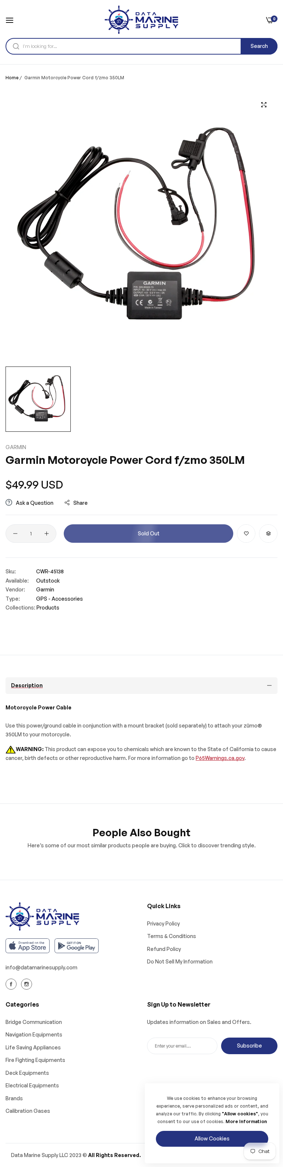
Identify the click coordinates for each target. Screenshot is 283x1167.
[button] (246, 533)
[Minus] (15, 533)
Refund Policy (164, 949)
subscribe (249, 1045)
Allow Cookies (212, 1138)
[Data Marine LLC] (141, 20)
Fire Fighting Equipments (35, 1060)
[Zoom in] (263, 104)
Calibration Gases (28, 1111)
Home (12, 77)
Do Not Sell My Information (180, 961)
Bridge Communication (34, 1022)
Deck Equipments (27, 1073)
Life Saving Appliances (33, 1047)
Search (259, 46)
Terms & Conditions (171, 936)
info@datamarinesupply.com (41, 967)
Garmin (16, 447)
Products (47, 607)
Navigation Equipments (34, 1034)
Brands (14, 1098)
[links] (12, 983)
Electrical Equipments (32, 1085)
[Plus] (46, 533)
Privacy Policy (163, 923)
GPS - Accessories (59, 598)
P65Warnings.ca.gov (220, 758)
